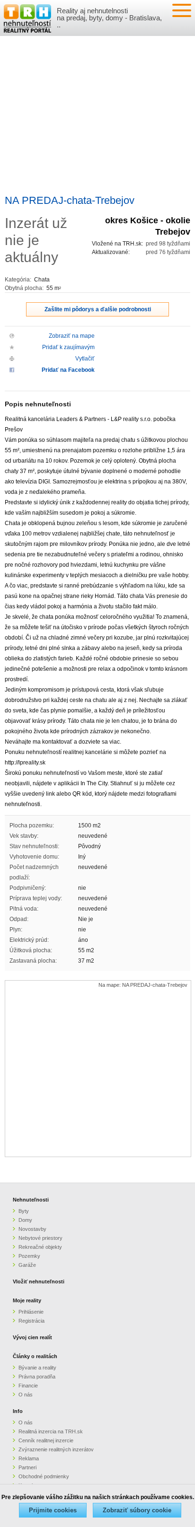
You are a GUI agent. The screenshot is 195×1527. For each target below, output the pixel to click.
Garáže (27, 1265)
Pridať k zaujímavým (68, 347)
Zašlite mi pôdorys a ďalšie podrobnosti (97, 309)
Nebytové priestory (40, 1238)
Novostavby (32, 1229)
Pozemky (29, 1256)
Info (18, 1411)
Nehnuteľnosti (31, 1199)
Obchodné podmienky (43, 1476)
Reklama (28, 1458)
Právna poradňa (36, 1376)
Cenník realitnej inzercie (45, 1440)
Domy (25, 1220)
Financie (28, 1385)
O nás (25, 1394)
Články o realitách (35, 1356)
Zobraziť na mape (72, 336)
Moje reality (27, 1300)
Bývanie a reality (37, 1367)
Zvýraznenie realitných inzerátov (56, 1449)
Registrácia (31, 1321)
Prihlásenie (31, 1312)
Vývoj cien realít (32, 1337)
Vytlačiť (85, 358)
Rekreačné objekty (40, 1247)
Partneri (27, 1467)
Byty (23, 1211)
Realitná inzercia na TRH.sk (50, 1431)
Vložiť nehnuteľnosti (38, 1281)
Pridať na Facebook (68, 370)
